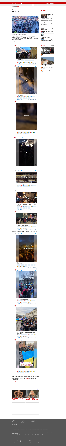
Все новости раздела (14, 6)
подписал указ (27, 378)
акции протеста (34, 387)
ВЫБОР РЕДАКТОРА (43, 45)
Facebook (14, 420)
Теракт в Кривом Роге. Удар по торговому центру (48, 34)
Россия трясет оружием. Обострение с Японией (47, 37)
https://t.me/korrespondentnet (16, 381)
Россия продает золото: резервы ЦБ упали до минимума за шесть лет (47, 20)
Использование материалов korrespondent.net (23, 423)
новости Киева (29, 7)
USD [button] (17, 3)
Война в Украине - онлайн (35, 7)
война (25, 387)
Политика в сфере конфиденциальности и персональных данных (33, 422)
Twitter (14, 421)
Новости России (43, 10)
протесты (27, 387)
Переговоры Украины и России (23, 7)
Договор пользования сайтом (34, 420)
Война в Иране (26, 7)
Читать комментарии (26, 414)
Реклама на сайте (23, 421)
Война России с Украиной (17, 387)
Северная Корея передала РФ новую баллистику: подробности (48, 40)
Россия (18, 6)
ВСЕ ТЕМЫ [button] (52, 7)
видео (29, 387)
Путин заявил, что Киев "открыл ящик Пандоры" (50, 14)
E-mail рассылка (15, 424)
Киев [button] (12, 3)
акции (31, 387)
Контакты (22, 420)
